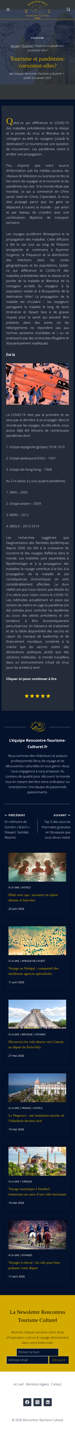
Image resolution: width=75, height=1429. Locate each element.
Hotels (26, 887)
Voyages (40, 1034)
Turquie (27, 1181)
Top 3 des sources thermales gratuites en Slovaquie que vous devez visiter (56, 826)
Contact (56, 1384)
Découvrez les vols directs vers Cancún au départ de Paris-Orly (35, 1044)
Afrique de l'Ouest (33, 961)
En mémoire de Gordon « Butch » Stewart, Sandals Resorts (17, 826)
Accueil (15, 46)
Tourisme (37, 37)
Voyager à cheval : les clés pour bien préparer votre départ (34, 1265)
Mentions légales (37, 1384)
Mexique (27, 1034)
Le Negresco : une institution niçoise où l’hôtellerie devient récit (36, 1118)
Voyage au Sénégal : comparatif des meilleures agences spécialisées (33, 971)
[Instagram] (37, 1402)
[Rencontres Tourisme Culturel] (37, 9)
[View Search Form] (68, 10)
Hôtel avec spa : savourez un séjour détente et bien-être (33, 897)
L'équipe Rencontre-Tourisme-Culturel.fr (38, 73)
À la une (13, 887)
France (26, 1108)
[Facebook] (27, 1402)
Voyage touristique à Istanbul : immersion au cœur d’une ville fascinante (37, 1191)
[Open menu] (8, 9)
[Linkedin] (48, 1402)
